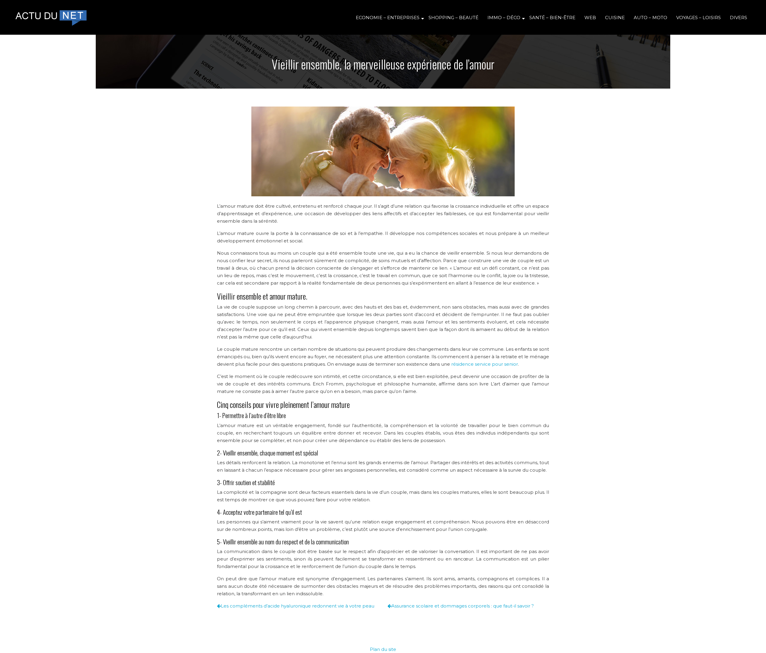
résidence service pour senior (484, 364)
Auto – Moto (650, 17)
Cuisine (615, 17)
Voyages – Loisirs (698, 17)
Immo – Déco (503, 17)
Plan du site (383, 649)
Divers (738, 17)
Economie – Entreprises (388, 17)
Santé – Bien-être (552, 17)
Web (590, 17)
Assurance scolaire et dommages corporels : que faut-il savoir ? (462, 606)
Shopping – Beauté (453, 17)
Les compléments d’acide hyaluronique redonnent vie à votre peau (297, 606)
